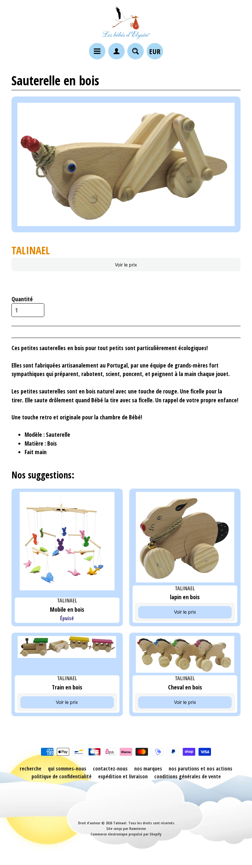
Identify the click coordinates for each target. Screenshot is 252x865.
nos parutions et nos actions (200, 768)
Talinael (119, 822)
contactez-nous (110, 768)
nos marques (148, 768)
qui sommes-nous (67, 768)
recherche (30, 768)
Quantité (22, 299)
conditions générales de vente (187, 776)
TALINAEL (30, 250)
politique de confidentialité (62, 776)
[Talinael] (126, 22)
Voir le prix (126, 264)
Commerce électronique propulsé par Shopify (126, 834)
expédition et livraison (123, 776)
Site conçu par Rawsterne (126, 828)
